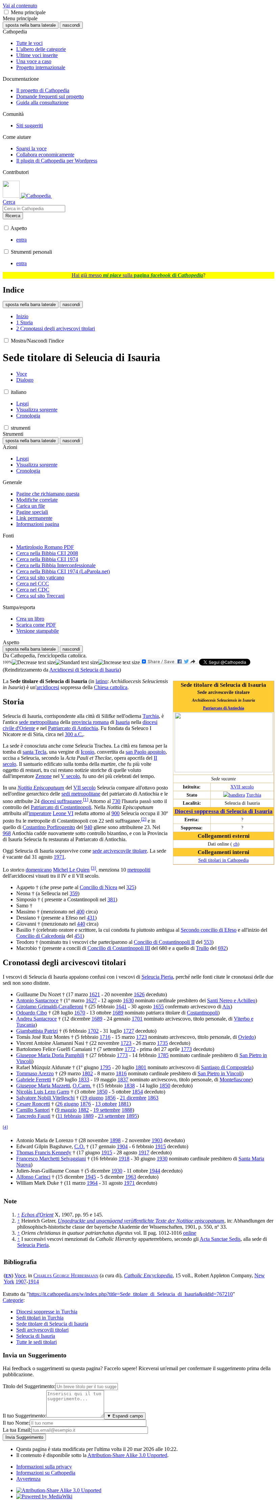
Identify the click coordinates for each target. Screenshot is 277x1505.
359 (74, 893)
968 (7, 833)
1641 (121, 1006)
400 (80, 911)
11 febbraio (69, 1116)
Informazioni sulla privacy (44, 1467)
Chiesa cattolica (110, 687)
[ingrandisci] (119, 662)
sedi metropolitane (80, 794)
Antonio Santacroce (37, 1000)
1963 (130, 1177)
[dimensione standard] (76, 662)
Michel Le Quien (71, 870)
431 (91, 918)
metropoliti (138, 870)
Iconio (87, 752)
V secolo (70, 776)
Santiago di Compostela (226, 1067)
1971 (59, 857)
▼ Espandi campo (125, 1416)
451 (78, 936)
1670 (79, 1012)
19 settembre (106, 1110)
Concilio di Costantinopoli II (164, 942)
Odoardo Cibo (31, 1012)
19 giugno (92, 1098)
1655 (158, 1006)
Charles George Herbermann (65, 1275)
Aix (226, 1006)
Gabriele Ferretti (33, 1079)
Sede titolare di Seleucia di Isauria (52, 1324)
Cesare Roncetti (33, 1104)
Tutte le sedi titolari (36, 1342)
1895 (131, 1116)
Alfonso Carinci (33, 1177)
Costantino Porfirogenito (49, 827)
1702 (93, 1031)
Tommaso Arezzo (35, 1073)
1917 (143, 1152)
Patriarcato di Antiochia (223, 708)
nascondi (71, 25)
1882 (83, 1110)
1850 (164, 1085)
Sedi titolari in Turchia (40, 1318)
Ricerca (12, 215)
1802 (87, 1073)
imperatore (40, 813)
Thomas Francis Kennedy (43, 1152)
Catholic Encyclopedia (148, 1275)
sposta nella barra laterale (30, 25)
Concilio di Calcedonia (40, 936)
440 (81, 924)
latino (101, 681)
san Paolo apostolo (146, 752)
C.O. (79, 1146)
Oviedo (246, 1037)
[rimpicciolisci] (33, 662)
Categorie (13, 1300)
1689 (117, 1012)
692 (222, 948)
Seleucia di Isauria (35, 1336)
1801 (140, 1067)
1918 (124, 1158)
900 (115, 813)
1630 (128, 1000)
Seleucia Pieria (157, 977)
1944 (154, 1171)
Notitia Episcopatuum (41, 788)
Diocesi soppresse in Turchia (46, 1311)
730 (116, 801)
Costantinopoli (202, 1012)
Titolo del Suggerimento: (29, 1386)
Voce (20, 1275)
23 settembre (111, 1116)
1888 (127, 1110)
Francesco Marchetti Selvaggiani (51, 1158)
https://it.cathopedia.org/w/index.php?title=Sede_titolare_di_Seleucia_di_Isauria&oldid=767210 (131, 1294)
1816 (121, 1073)
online (189, 1233)
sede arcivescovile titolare (120, 851)
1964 (92, 1183)
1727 (128, 1031)
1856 (110, 1098)
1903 (157, 1140)
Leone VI (63, 813)
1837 (123, 1079)
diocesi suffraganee (61, 801)
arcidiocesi (47, 687)
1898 (115, 1140)
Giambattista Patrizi (37, 1031)
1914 (33, 1281)
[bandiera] (234, 795)
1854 (137, 1092)
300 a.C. (74, 734)
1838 (129, 1085)
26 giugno (68, 1104)
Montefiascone (235, 1079)
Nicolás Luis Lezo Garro (42, 1092)
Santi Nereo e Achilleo (231, 1000)
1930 (162, 1158)
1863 (153, 1098)
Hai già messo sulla (137, 275)
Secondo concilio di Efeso (208, 930)
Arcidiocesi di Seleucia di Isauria (84, 670)
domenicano (39, 870)
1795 (105, 1067)
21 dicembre (133, 1098)
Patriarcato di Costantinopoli (61, 807)
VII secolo (84, 788)
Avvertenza (28, 1479)
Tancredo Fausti (33, 1116)
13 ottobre (106, 1104)
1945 (90, 1177)
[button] (6, 12)
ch (235, 844)
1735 (162, 1043)
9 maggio (67, 1110)
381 (111, 899)
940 (88, 827)
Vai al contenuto (20, 5)
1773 (186, 1049)
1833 (83, 1079)
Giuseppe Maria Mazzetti (43, 1085)
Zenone (43, 776)
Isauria (123, 722)
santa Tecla (34, 752)
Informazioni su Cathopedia (45, 1473)
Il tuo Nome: (16, 1423)
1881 (123, 1104)
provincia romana (90, 722)
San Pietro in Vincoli (220, 1073)
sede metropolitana (39, 722)
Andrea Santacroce (36, 1019)
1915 (160, 1146)
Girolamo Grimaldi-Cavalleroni (49, 1006)
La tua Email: (17, 1430)
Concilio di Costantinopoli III (118, 948)
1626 (139, 994)
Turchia (253, 795)
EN (8, 1276)
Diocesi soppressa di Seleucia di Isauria (224, 811)
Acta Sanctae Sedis (220, 1239)
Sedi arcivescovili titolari (42, 1330)
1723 (141, 1037)
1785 (163, 1055)
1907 (21, 1281)
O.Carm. (82, 1085)
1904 (122, 1146)
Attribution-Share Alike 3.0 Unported (127, 1455)
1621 (94, 994)
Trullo (202, 948)
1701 (137, 1019)
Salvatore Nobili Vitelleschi (45, 1098)
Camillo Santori (33, 1110)
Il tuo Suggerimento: (24, 1416)
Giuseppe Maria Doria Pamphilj (50, 1055)
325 (130, 887)
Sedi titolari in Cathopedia (223, 860)
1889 (88, 1116)
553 (208, 942)
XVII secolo (242, 786)
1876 (85, 1104)
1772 (130, 1049)
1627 (91, 1000)
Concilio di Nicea (98, 887)
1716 (105, 1037)
